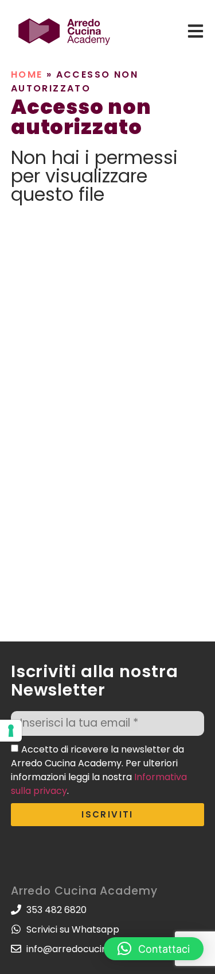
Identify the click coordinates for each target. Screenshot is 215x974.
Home (27, 74)
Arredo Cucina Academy (84, 891)
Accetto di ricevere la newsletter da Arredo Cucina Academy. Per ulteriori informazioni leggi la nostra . (99, 769)
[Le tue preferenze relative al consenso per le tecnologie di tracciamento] (11, 731)
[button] (154, 948)
